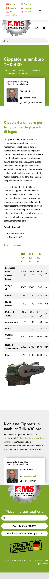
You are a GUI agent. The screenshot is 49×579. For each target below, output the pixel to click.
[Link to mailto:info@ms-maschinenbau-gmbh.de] (44, 28)
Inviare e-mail (30, 98)
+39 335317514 (30, 481)
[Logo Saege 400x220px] (16, 20)
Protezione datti (18, 560)
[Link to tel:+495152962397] (36, 28)
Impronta (7, 560)
